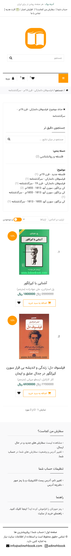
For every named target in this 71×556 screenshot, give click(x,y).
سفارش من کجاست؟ (45, 9)
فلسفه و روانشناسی (49, 156)
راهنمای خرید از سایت (50, 513)
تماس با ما (35, 13)
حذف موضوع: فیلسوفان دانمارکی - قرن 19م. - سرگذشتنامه (41, 112)
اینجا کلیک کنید (18, 509)
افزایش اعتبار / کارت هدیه (19, 9)
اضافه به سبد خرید (37, 303)
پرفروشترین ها (22, 532)
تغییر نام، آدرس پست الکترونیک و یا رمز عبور (37, 480)
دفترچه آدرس (54, 485)
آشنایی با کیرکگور (35, 283)
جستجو (59, 90)
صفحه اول (51, 532)
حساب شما (62, 9)
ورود (7, 79)
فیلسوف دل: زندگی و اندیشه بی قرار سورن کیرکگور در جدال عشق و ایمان (35, 370)
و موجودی (8, 219)
